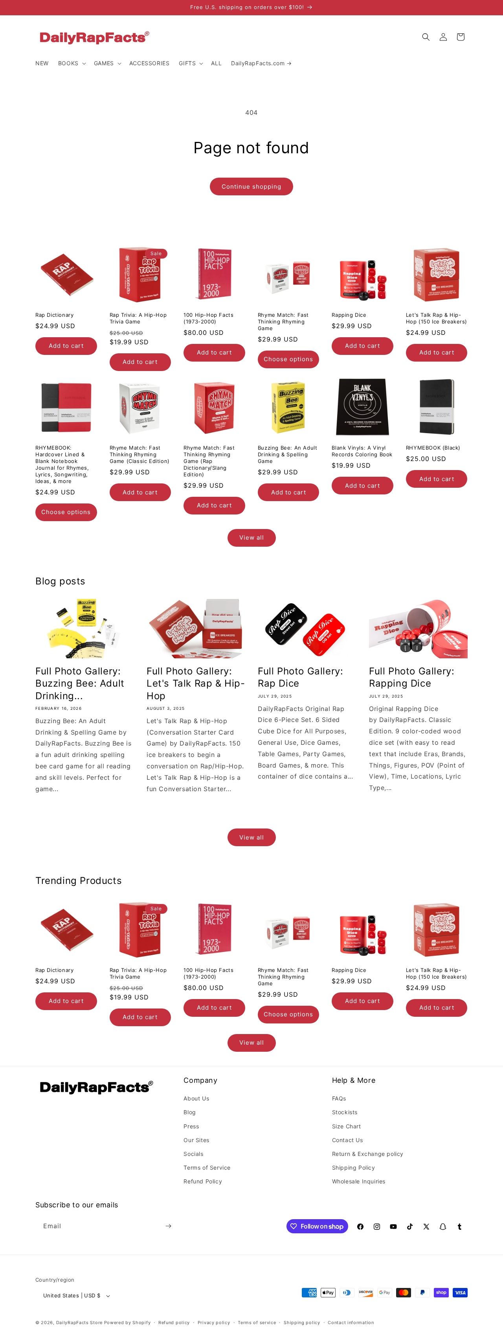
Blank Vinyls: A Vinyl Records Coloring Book (362, 451)
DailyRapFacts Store (79, 1323)
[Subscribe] (168, 1226)
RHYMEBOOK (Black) (433, 448)
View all (251, 537)
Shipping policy (302, 1322)
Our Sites (196, 1140)
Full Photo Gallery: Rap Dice (300, 677)
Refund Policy (203, 1181)
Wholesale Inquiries (359, 1181)
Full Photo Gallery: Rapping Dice (411, 677)
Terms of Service (207, 1167)
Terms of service (257, 1322)
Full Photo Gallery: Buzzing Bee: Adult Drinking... (80, 683)
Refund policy (174, 1322)
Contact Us (347, 1140)
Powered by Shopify (127, 1323)
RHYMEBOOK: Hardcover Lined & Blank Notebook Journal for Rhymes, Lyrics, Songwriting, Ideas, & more (62, 464)
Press (191, 1126)
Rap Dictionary (54, 315)
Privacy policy (214, 1322)
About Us (196, 1098)
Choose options (288, 359)
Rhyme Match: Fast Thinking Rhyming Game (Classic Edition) (140, 454)
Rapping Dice (349, 315)
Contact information (351, 1322)
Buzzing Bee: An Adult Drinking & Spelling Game (288, 454)
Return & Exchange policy (368, 1153)
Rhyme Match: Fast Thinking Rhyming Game (283, 321)
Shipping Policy (353, 1167)
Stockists (345, 1112)
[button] (71, 63)
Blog (190, 1112)
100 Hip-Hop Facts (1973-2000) (208, 318)
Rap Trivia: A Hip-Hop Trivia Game (138, 318)
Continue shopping (251, 186)
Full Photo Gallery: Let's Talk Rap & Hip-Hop (196, 683)
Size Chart (346, 1126)
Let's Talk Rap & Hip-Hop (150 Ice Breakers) (436, 318)
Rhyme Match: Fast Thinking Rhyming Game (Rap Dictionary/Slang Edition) (209, 461)
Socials (193, 1153)
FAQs (339, 1098)
